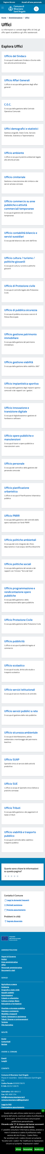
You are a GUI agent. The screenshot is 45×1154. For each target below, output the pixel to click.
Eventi (3, 1058)
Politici (4, 959)
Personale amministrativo (11, 967)
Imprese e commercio (10, 1011)
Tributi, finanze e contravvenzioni (14, 1019)
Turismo (4, 1022)
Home (3, 17)
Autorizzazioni (7, 995)
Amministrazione (15, 17)
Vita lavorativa (7, 1024)
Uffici (27, 17)
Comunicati (5, 1041)
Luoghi (4, 1061)
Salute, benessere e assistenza (13, 1016)
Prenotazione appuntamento (12, 1107)
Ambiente (5, 987)
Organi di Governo (8, 956)
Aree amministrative (9, 962)
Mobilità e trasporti (9, 1013)
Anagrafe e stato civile (10, 989)
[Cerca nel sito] (36, 9)
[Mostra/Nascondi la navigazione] (2, 7)
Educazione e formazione (11, 1003)
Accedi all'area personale (32, 2)
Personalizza (27, 1149)
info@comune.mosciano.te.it (13, 1097)
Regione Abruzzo (9, 2)
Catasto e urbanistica (9, 998)
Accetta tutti (39, 1149)
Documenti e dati (8, 970)
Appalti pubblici (7, 992)
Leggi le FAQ (6, 1104)
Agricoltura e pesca (9, 984)
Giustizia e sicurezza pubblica (13, 1008)
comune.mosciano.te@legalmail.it (15, 1099)
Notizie (4, 1044)
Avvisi (3, 1038)
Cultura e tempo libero (10, 1000)
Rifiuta (18, 1149)
